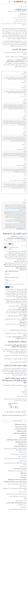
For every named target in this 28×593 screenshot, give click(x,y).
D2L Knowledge (21, 11)
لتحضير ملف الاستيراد (22, 15)
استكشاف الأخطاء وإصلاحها (21, 19)
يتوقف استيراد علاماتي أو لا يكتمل (20, 21)
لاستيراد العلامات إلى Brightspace (20, 17)
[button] (11, 2)
